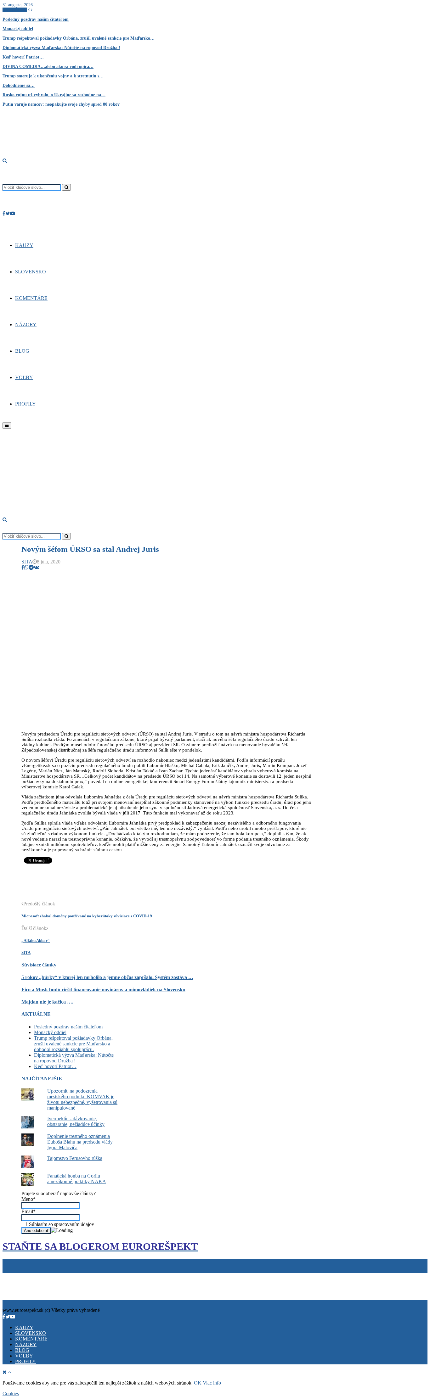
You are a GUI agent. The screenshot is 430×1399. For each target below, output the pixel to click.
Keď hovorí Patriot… (23, 57)
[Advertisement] (136, 885)
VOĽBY (24, 377)
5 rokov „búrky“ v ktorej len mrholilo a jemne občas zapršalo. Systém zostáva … (107, 977)
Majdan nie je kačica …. (47, 1001)
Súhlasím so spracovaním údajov (61, 1224)
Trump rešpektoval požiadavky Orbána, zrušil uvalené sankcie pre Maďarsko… (79, 38)
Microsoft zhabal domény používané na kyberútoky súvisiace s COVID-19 (86, 916)
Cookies (32, 1276)
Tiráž (9, 1276)
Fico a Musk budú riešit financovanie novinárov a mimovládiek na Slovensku (103, 989)
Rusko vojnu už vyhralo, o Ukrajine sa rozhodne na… (54, 94)
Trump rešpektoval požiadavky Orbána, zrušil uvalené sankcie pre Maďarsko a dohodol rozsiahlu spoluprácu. (73, 1043)
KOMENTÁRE (31, 298)
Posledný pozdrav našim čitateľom (36, 19)
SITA (26, 561)
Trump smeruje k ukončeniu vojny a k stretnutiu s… (53, 76)
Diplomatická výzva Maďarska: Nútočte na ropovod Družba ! (61, 47)
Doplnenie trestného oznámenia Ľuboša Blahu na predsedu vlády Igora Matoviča (80, 1141)
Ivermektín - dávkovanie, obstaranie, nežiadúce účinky (76, 1121)
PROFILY (25, 403)
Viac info (212, 1382)
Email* (28, 1211)
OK (197, 1382)
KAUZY (24, 245)
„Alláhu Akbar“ (35, 940)
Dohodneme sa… (19, 85)
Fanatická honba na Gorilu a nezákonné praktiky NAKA (76, 1178)
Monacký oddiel (18, 28)
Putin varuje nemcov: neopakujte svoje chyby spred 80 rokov (61, 104)
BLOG (22, 351)
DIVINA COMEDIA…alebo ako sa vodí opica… (48, 66)
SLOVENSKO (30, 271)
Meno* (28, 1199)
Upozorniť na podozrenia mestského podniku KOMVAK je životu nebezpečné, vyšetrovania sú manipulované (82, 1099)
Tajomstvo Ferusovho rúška (74, 1158)
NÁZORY (26, 324)
